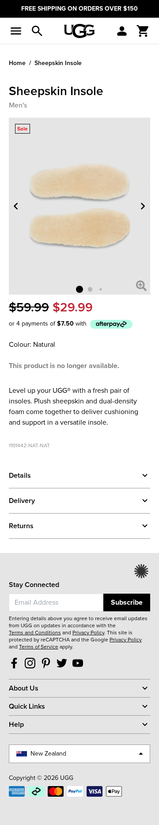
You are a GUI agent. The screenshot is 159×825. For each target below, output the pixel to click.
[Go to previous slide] (16, 206)
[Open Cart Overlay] (143, 31)
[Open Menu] (16, 31)
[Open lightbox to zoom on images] (141, 286)
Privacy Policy (88, 633)
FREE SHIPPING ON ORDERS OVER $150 (79, 8)
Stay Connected (34, 584)
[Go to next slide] (143, 206)
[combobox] (56, 602)
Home (17, 62)
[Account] (122, 31)
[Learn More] (111, 324)
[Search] (37, 31)
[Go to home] (79, 31)
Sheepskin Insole (58, 62)
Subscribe (127, 602)
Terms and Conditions (35, 633)
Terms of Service (38, 647)
